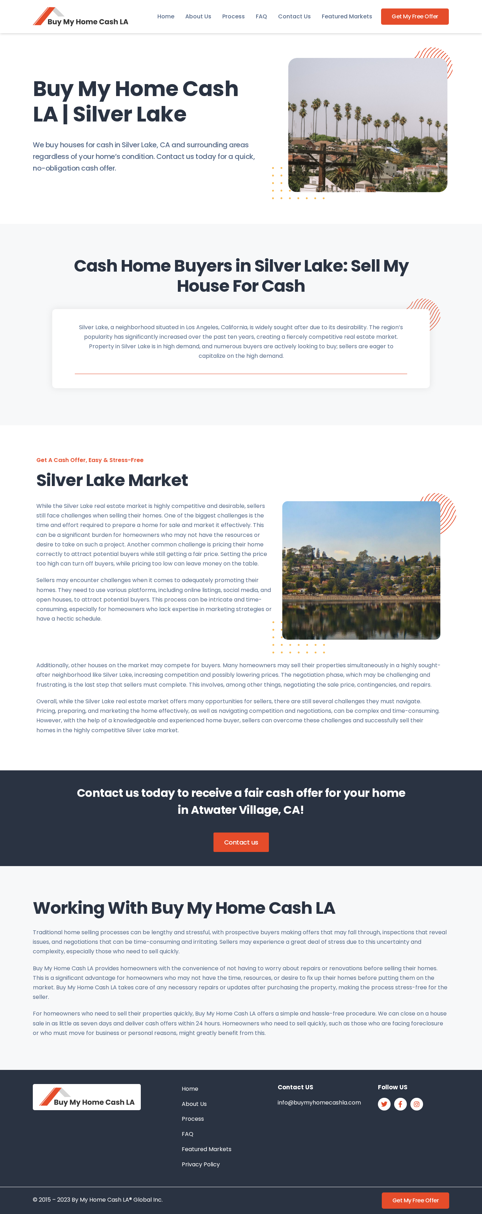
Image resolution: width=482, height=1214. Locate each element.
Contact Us (294, 16)
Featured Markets (347, 16)
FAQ (261, 16)
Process (233, 16)
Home (165, 16)
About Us (198, 16)
